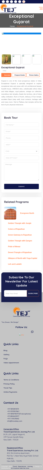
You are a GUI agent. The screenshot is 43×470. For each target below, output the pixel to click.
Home (12, 26)
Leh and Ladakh (15, 264)
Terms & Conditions (11, 380)
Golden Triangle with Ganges (20, 241)
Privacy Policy (9, 384)
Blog (5, 350)
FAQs (6, 359)
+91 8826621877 (13, 416)
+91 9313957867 (13, 411)
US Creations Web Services (20, 468)
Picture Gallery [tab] (34, 75)
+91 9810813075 (13, 409)
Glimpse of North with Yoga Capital (22, 258)
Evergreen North (27, 213)
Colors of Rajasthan (16, 229)
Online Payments (10, 392)
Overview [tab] (7, 75)
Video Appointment (11, 363)
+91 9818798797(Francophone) (19, 414)
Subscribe (33, 293)
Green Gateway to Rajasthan (20, 235)
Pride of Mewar (14, 247)
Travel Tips (8, 388)
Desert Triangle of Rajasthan (20, 252)
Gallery (6, 354)
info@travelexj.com (14, 421)
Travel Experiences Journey (23, 466)
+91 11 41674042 (13, 419)
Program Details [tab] (19, 75)
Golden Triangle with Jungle (19, 223)
